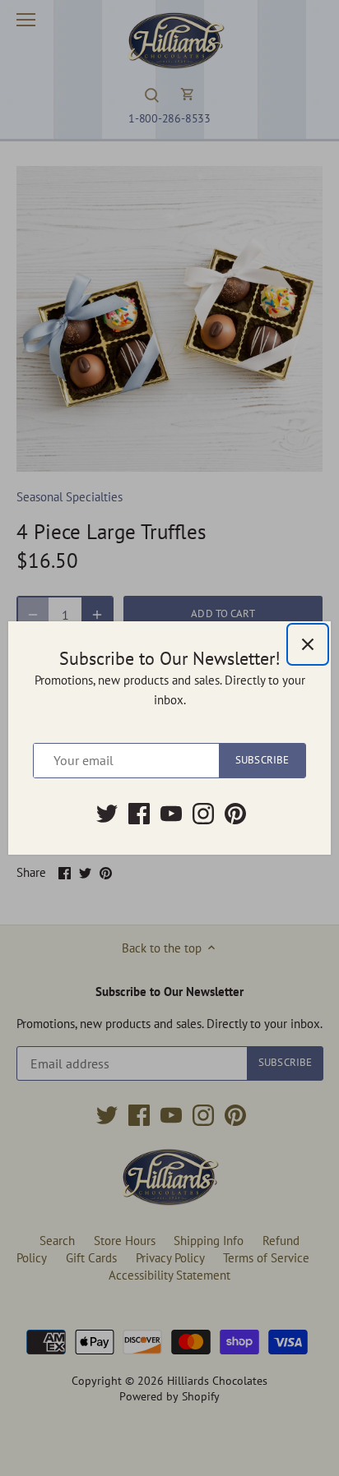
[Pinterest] (235, 813)
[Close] (308, 644)
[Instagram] (203, 813)
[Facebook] (139, 813)
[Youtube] (171, 813)
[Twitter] (107, 813)
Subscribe (262, 760)
